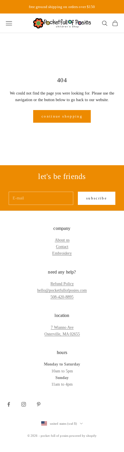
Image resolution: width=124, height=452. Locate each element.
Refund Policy (62, 284)
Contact (62, 247)
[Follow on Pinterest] (39, 404)
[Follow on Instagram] (24, 404)
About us (62, 240)
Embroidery (62, 253)
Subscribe (96, 198)
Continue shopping (62, 116)
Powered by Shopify (83, 435)
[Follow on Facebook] (9, 404)
